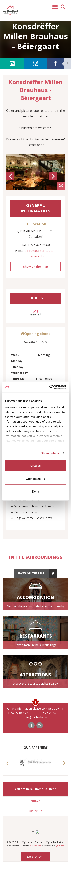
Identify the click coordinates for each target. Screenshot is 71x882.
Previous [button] (10, 179)
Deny (35, 491)
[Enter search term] (63, 6)
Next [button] (53, 179)
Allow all (35, 465)
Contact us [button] (35, 810)
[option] (35, 172)
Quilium (59, 845)
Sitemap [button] (35, 801)
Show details (50, 453)
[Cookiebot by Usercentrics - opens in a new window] (50, 387)
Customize (33, 478)
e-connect (35, 845)
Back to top (35, 856)
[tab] (35, 801)
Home (39, 789)
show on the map (35, 266)
